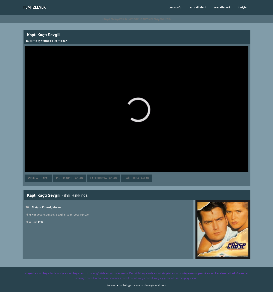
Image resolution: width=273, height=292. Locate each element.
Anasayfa (175, 7)
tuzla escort (154, 273)
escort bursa (88, 273)
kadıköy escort (239, 273)
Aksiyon (36, 207)
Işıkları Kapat (39, 178)
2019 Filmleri (197, 7)
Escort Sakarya (138, 273)
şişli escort (167, 278)
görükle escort (104, 273)
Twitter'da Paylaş (136, 178)
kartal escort (222, 273)
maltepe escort (189, 273)
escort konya (137, 278)
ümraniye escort (85, 278)
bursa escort (121, 273)
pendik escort (206, 273)
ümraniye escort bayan (67, 273)
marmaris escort (119, 278)
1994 (40, 222)
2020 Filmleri (222, 7)
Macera (57, 207)
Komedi (46, 207)
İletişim (242, 7)
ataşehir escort (170, 273)
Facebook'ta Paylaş (103, 178)
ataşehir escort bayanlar (39, 273)
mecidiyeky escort (187, 278)
